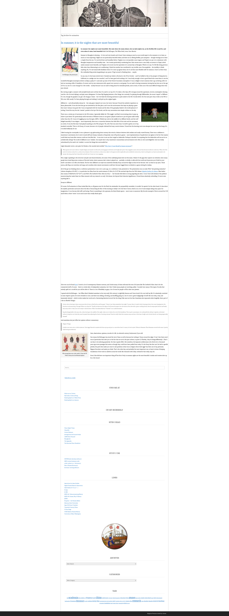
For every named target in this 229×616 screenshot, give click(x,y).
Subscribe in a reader (70, 378)
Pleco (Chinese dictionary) (71, 465)
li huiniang (73, 601)
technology (101, 603)
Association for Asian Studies (71, 483)
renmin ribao (129, 601)
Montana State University (71, 503)
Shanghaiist (67, 439)
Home (64, 28)
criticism (110, 598)
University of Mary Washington (72, 514)
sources (155, 601)
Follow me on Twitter (69, 393)
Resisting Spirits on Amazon (71, 400)
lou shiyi (86, 601)
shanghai (146, 601)
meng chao (95, 601)
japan (152, 598)
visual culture (115, 603)
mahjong (90, 601)
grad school (148, 598)
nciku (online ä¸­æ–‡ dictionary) (72, 463)
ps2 (123, 601)
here (76, 284)
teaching (161, 601)
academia (73, 597)
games (132, 597)
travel (111, 603)
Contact (113, 28)
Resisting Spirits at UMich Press (72, 398)
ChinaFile (66, 430)
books (93, 598)
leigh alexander (159, 598)
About (70, 28)
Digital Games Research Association (73, 485)
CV (75, 28)
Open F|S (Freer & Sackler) (71, 505)
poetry (114, 601)
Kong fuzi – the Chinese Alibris (72, 501)
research (136, 600)
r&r (124, 601)
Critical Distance (68, 432)
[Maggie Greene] (114, 13)
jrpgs (155, 598)
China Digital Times (69, 428)
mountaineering (103, 601)
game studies (138, 598)
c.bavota (164, 613)
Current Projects (83, 28)
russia (142, 601)
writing (125, 603)
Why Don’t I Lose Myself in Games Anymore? (118, 146)
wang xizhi (121, 603)
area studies (81, 598)
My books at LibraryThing (71, 395)
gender (142, 598)
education (123, 598)
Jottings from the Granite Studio (72, 434)
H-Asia (66, 490)
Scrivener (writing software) (71, 467)
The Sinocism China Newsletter (72, 443)
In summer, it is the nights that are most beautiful (90, 42)
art (85, 598)
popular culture (119, 601)
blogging (89, 598)
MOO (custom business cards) (71, 461)
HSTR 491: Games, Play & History (72, 496)
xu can (128, 603)
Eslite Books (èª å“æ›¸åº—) (71, 487)
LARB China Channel (69, 436)
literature (80, 601)
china (99, 597)
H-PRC (66, 492)
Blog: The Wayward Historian (99, 28)
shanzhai (150, 601)
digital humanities (116, 598)
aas (67, 598)
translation (107, 603)
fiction (127, 598)
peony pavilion (109, 601)
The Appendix (67, 441)
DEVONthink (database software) (73, 459)
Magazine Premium (152, 613)
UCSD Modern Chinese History (72, 511)
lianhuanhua (67, 601)
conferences (105, 598)
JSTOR (66, 498)
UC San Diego (67, 509)
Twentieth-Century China (71, 507)
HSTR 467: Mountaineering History (73, 494)
